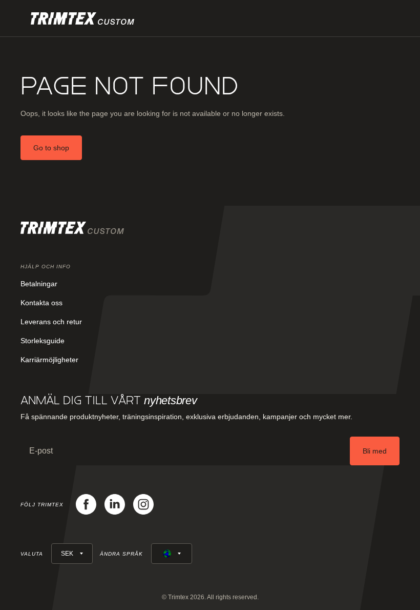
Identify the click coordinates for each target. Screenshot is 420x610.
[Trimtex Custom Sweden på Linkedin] (114, 504)
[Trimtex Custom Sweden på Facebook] (86, 504)
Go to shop (51, 148)
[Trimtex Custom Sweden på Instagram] (143, 504)
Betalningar (38, 284)
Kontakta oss (41, 303)
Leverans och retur (51, 322)
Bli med (375, 451)
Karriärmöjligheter (49, 360)
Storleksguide (42, 341)
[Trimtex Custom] (82, 18)
